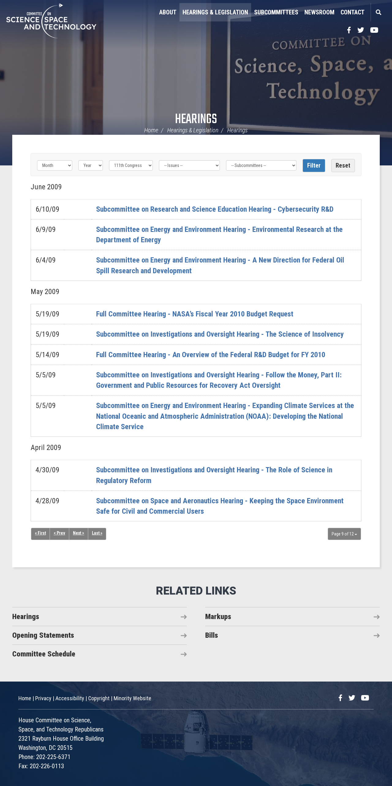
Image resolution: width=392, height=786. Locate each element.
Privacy (43, 698)
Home (151, 130)
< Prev (59, 533)
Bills (211, 635)
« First (40, 533)
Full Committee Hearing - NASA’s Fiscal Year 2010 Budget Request (194, 314)
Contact (352, 12)
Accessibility (69, 698)
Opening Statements (43, 635)
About (167, 12)
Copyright (99, 698)
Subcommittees (276, 12)
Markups (218, 616)
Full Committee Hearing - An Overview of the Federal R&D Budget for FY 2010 (210, 354)
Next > (78, 533)
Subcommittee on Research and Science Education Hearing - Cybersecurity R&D (215, 209)
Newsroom (319, 12)
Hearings (196, 119)
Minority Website (132, 698)
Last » (97, 533)
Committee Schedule (43, 654)
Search (378, 12)
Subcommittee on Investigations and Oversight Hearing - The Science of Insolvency (220, 334)
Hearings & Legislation (215, 12)
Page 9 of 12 (343, 533)
